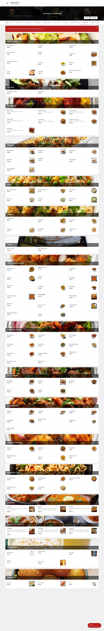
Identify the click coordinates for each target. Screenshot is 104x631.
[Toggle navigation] (7, 3)
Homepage (94, 17)
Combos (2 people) (75, 22)
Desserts (92, 22)
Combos (65, 22)
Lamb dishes (37, 22)
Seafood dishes (47, 22)
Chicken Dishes (19, 22)
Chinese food (57, 22)
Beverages (85, 22)
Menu (87, 17)
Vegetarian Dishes (8, 22)
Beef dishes (28, 22)
